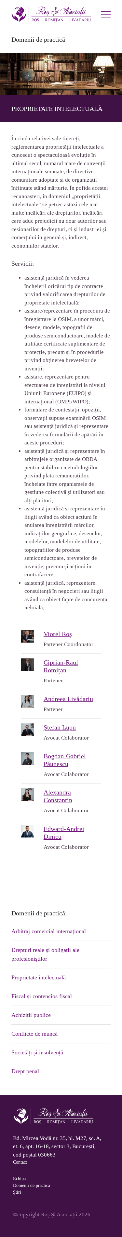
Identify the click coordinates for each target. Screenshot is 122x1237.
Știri (17, 1192)
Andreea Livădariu (68, 698)
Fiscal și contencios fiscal (41, 996)
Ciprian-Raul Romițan (61, 666)
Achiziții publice (31, 1015)
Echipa (19, 1178)
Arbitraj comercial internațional (48, 931)
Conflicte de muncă (34, 1033)
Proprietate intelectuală (38, 977)
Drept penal (25, 1071)
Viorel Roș (58, 633)
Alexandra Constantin (58, 796)
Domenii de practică (31, 1185)
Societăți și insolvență (37, 1052)
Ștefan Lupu (60, 727)
